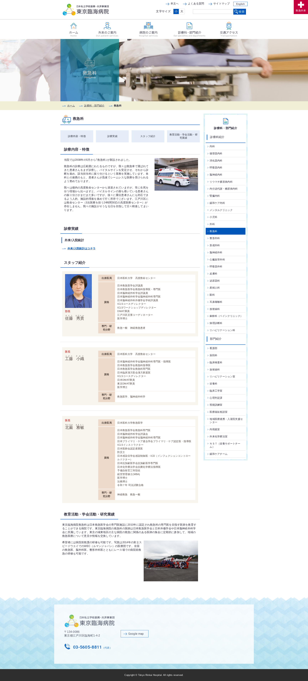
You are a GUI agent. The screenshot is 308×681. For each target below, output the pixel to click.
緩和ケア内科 (217, 202)
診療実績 (112, 136)
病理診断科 (216, 323)
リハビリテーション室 (222, 376)
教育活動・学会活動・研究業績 (183, 136)
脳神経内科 (216, 174)
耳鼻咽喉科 (216, 301)
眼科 (212, 294)
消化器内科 (216, 160)
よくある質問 (196, 3)
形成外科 (215, 245)
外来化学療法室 (218, 436)
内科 (212, 146)
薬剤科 (213, 355)
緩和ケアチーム (218, 453)
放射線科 (215, 309)
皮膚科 (213, 273)
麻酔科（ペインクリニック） (226, 316)
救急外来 (301, 10)
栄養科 (213, 383)
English (240, 3)
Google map (136, 633)
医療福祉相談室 (218, 411)
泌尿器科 (215, 280)
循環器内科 (216, 153)
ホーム (71, 105)
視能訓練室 (216, 404)
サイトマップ (221, 3)
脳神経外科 (216, 252)
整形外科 (215, 238)
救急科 (213, 231)
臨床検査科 (216, 362)
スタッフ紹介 (148, 136)
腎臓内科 (215, 195)
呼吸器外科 (216, 266)
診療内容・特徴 (77, 136)
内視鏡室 (215, 429)
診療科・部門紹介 (94, 105)
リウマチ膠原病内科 (221, 181)
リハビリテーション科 (222, 330)
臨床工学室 (216, 390)
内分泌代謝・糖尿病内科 (224, 188)
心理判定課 (216, 397)
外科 (212, 224)
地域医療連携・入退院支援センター (226, 421)
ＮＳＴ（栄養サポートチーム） (225, 445)
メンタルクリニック (221, 210)
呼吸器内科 (216, 167)
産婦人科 (215, 287)
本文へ (175, 3)
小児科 (213, 217)
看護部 (213, 348)
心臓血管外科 (217, 259)
